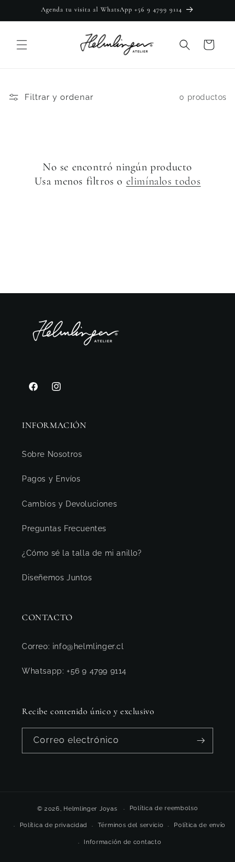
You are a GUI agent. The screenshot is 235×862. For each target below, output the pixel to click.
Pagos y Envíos (51, 478)
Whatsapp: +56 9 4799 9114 (74, 671)
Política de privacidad (53, 825)
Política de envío (200, 825)
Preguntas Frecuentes (64, 528)
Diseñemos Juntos (57, 577)
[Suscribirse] (201, 740)
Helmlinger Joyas (90, 808)
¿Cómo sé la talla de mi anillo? (82, 553)
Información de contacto (122, 842)
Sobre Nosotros (52, 454)
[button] (22, 45)
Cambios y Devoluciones (69, 504)
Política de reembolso (164, 808)
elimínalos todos (163, 181)
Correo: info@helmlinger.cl (73, 646)
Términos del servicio (131, 825)
